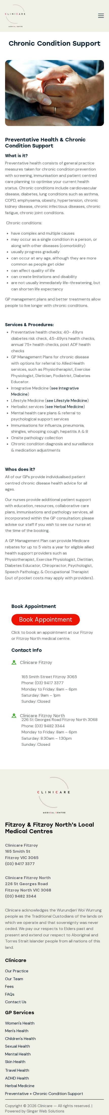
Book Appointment (45, 619)
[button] (101, 16)
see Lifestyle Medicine (67, 400)
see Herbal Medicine (64, 406)
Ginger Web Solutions (45, 1111)
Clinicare (45, 1105)
